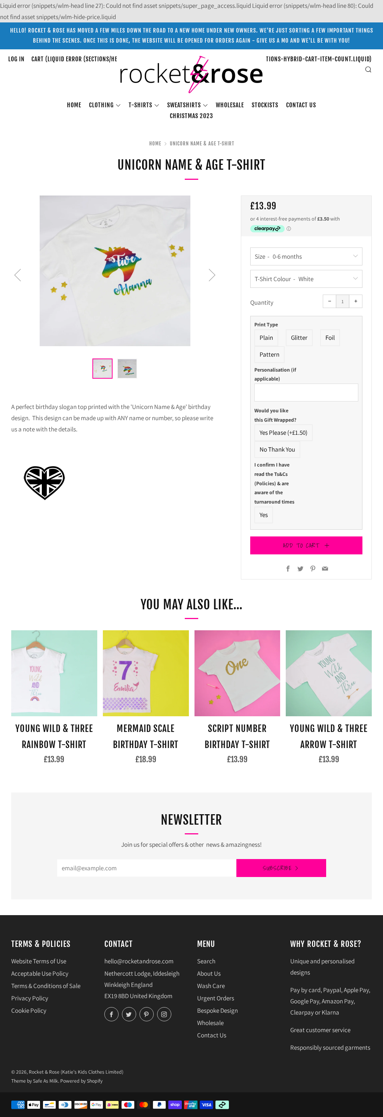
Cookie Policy (28, 1010)
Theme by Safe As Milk (34, 1080)
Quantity (261, 302)
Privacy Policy (29, 998)
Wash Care (211, 986)
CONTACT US (301, 105)
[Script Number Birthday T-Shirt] (237, 673)
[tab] (102, 369)
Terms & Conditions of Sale (45, 986)
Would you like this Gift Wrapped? (275, 415)
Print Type (266, 324)
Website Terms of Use (38, 961)
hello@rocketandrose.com (139, 961)
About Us (209, 973)
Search (206, 961)
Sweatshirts (184, 105)
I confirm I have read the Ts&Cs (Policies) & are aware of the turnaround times (274, 483)
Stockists (265, 105)
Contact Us (211, 1035)
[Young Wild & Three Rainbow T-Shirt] (54, 673)
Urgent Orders (215, 998)
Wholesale (230, 105)
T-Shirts (140, 105)
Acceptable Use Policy (39, 973)
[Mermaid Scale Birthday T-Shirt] (146, 673)
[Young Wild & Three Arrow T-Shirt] (329, 673)
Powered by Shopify (81, 1080)
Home (74, 105)
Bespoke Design (217, 1010)
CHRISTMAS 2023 (191, 116)
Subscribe (277, 868)
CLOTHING (101, 105)
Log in (16, 59)
